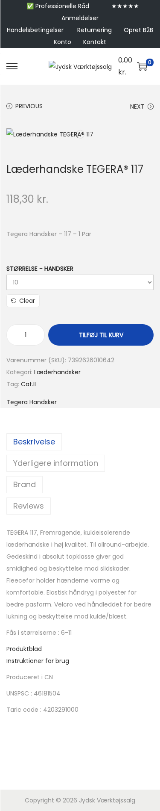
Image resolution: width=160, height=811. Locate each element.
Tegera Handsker (31, 402)
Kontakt (94, 42)
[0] (142, 66)
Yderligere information (55, 463)
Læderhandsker (57, 372)
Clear (27, 300)
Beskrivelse (34, 441)
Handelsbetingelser (35, 30)
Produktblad (24, 649)
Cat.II (28, 384)
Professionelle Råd (62, 6)
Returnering (94, 30)
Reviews (28, 505)
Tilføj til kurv (101, 335)
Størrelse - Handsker (39, 268)
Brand (24, 484)
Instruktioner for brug (37, 661)
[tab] (80, 441)
